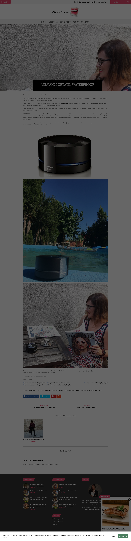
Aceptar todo (123, 536)
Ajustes (113, 536)
